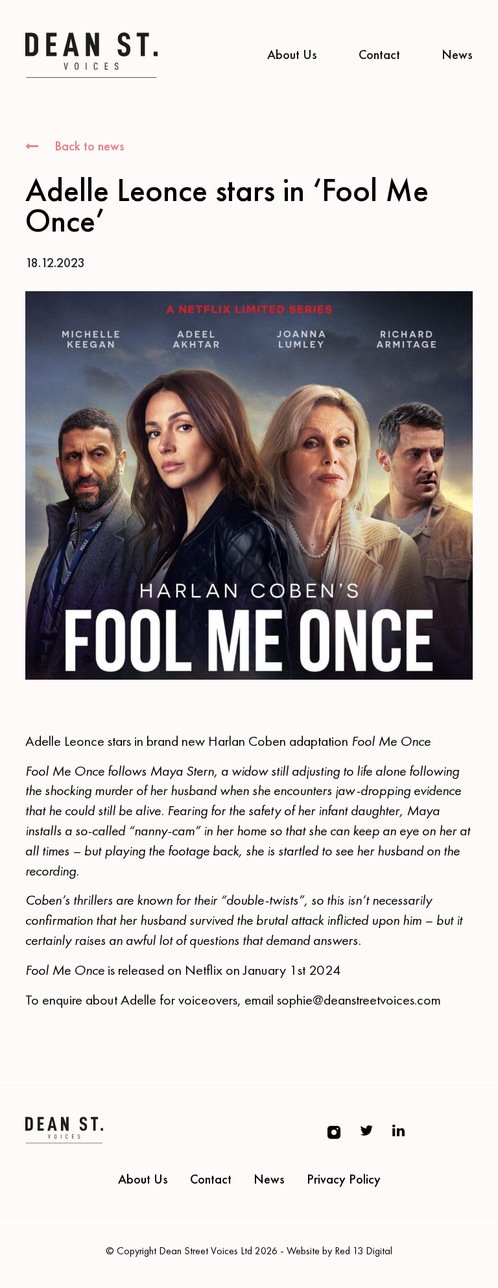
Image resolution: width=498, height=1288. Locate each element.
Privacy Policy (344, 1179)
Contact (379, 54)
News (457, 54)
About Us (292, 54)
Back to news (87, 145)
